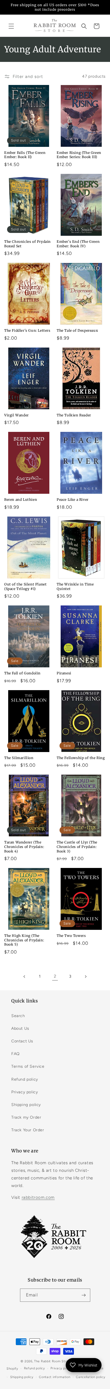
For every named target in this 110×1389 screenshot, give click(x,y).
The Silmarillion (19, 758)
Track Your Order (27, 1130)
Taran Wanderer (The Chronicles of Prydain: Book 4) (24, 846)
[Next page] (85, 976)
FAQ (15, 1053)
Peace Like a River (73, 499)
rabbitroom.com (38, 1197)
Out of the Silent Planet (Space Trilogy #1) (25, 586)
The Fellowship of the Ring (81, 758)
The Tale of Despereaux (77, 330)
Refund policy (24, 1079)
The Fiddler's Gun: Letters (27, 330)
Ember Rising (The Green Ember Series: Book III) (79, 155)
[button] (11, 26)
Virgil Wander (16, 415)
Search (18, 1015)
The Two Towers (71, 936)
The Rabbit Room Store (52, 1361)
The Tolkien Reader (74, 415)
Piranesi (64, 673)
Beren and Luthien (20, 499)
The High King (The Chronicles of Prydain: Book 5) (24, 940)
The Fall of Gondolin (22, 673)
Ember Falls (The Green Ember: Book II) (24, 155)
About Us (20, 1028)
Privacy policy (24, 1092)
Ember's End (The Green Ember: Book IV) (78, 243)
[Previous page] (24, 976)
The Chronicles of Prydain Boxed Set (27, 243)
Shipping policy (26, 1104)
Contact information (54, 1377)
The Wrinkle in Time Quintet (75, 586)
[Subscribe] (84, 1295)
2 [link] (55, 976)
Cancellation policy (90, 1377)
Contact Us (22, 1041)
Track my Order (26, 1117)
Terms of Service (28, 1066)
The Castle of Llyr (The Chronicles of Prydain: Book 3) (77, 846)
